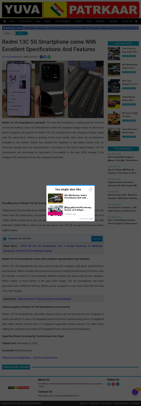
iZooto (91, 218)
